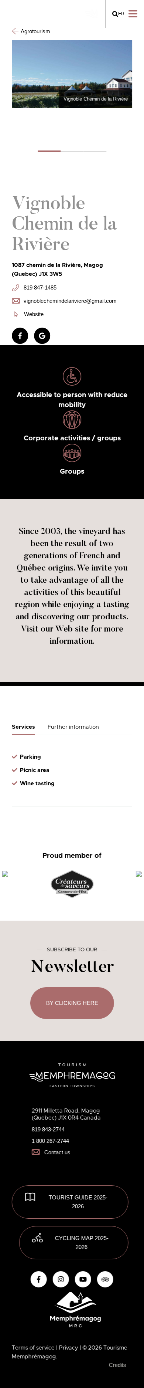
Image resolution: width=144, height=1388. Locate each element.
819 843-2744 (48, 1129)
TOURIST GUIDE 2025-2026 (77, 1201)
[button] (49, 151)
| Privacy (68, 1348)
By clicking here (72, 1003)
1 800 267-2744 (50, 1141)
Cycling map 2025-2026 (81, 1242)
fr (121, 13)
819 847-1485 (40, 287)
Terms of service (34, 1348)
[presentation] (5, 874)
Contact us (57, 1152)
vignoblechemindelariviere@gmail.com (69, 301)
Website (34, 314)
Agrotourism (35, 31)
